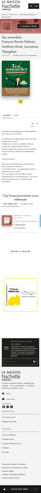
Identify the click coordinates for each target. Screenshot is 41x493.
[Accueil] (11, 5)
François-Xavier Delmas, (19, 41)
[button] (28, 26)
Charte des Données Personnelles (14, 464)
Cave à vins (13, 14)
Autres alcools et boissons (27, 14)
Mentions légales (8, 471)
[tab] (7, 115)
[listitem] (4, 407)
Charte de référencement (11, 478)
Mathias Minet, (13, 46)
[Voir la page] (20, 294)
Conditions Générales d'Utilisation (14, 474)
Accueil (4, 14)
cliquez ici (14, 356)
